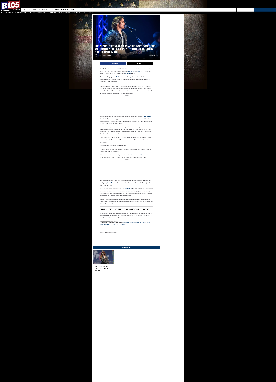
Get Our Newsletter (88, 12)
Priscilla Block (110, 183)
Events (51, 9)
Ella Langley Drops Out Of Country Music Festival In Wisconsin (102, 268)
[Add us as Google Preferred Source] (242, 10)
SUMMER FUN (10, 12)
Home (23, 9)
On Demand (127, 73)
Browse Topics (64, 9)
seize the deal (32, 12)
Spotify (138, 71)
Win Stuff (44, 9)
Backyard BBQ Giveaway (20, 12)
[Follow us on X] (249, 10)
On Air (28, 9)
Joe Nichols (119, 77)
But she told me (129, 191)
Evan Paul (100, 55)
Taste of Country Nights (111, 232)
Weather (57, 9)
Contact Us (73, 9)
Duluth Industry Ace (77, 12)
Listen (34, 9)
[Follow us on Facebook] (245, 10)
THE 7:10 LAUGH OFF (52, 12)
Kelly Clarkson (128, 188)
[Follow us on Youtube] (252, 10)
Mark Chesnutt (147, 116)
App (39, 9)
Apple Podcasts (131, 71)
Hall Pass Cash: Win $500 (64, 12)
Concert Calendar (41, 12)
